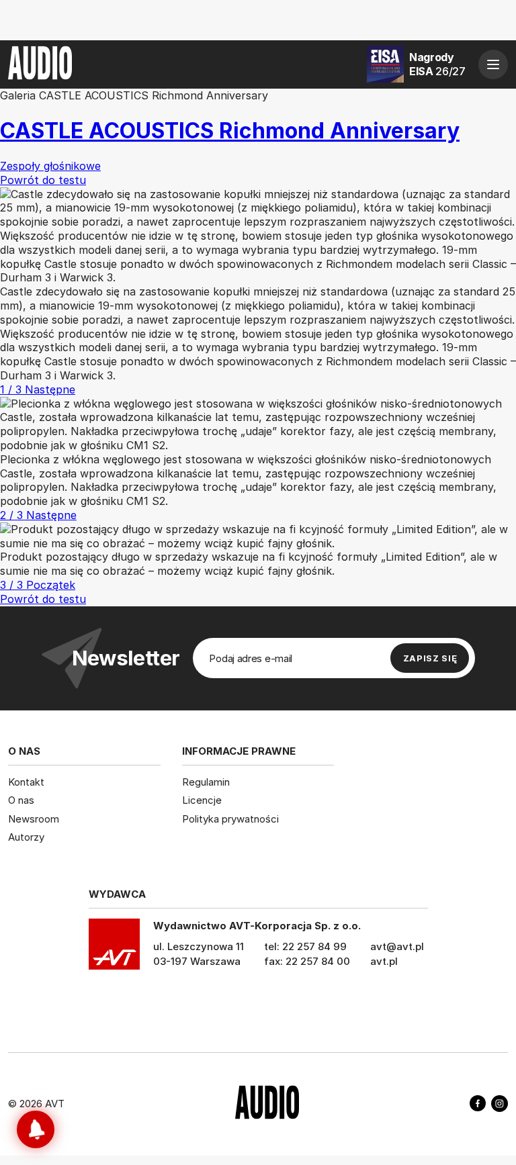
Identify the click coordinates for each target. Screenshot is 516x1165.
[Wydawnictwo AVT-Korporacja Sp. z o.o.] (114, 949)
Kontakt (26, 782)
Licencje (202, 800)
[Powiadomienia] (35, 1129)
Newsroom (33, 818)
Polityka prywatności (230, 818)
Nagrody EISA (437, 64)
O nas (21, 800)
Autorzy (26, 837)
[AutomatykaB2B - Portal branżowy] (267, 1104)
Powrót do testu (43, 599)
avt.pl (384, 961)
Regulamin (206, 782)
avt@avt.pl (397, 946)
